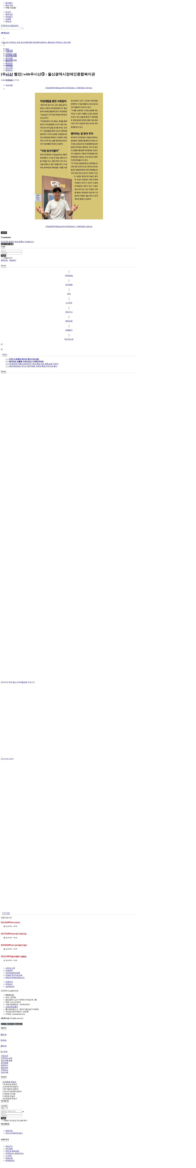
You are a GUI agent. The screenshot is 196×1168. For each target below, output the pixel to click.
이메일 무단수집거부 (13, 975)
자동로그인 (7, 258)
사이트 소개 (10, 968)
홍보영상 (51, 42)
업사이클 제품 (26, 42)
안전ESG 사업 (14, 42)
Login (3, 256)
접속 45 (8, 21)
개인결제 (9, 1149)
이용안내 (9, 982)
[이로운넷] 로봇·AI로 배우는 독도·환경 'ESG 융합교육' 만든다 (31, 364)
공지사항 (9, 85)
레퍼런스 (9, 70)
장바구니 (9, 1146)
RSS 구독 (9, 5)
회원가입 (9, 14)
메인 (7, 49)
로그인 (8, 12)
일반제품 (36, 42)
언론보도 (59, 42)
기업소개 (5, 42)
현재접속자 (10, 1161)
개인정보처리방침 (12, 973)
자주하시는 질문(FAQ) (14, 1153)
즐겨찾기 (9, 3)
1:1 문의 (8, 1156)
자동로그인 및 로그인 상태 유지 (15, 1120)
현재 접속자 (9, 1082)
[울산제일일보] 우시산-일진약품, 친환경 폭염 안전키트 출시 (31, 366)
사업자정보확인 (11, 1007)
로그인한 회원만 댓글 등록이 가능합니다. (17, 242)
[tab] (98, 1056)
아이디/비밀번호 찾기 (14, 1133)
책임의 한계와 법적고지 (14, 978)
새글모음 (9, 1158)
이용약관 (9, 970)
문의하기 (9, 984)
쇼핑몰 (8, 19)
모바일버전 (10, 987)
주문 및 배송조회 (12, 1151)
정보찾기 (9, 17)
